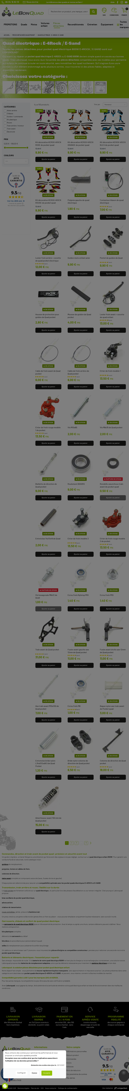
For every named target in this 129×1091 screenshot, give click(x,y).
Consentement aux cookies (5, 1086)
